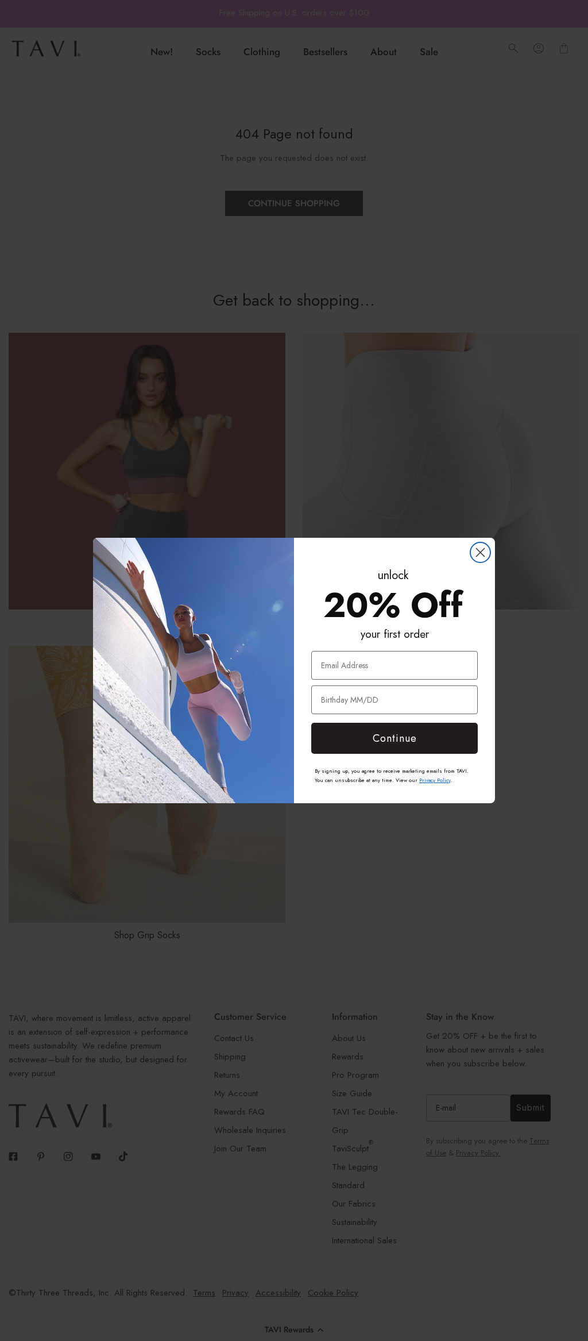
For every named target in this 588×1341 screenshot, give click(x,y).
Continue (395, 738)
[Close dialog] (480, 552)
